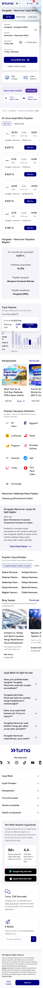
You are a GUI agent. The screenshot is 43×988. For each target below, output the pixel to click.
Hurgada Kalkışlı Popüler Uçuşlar (16, 565)
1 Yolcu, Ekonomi (11, 51)
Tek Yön (6, 123)
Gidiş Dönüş (19, 123)
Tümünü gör (31, 91)
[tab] (9, 17)
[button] (13, 338)
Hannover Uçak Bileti (26, 111)
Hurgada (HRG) (20, 294)
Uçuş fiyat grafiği (9, 314)
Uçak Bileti (12, 111)
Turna (4, 111)
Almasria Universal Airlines (20, 281)
